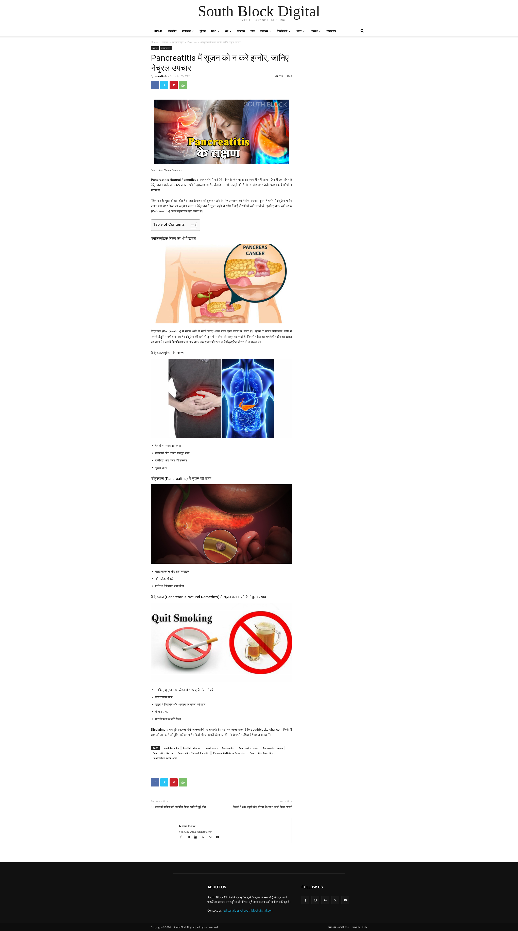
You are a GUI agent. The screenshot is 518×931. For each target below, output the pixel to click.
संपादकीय (331, 31)
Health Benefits (171, 748)
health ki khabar (191, 748)
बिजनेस (241, 31)
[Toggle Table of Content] (191, 225)
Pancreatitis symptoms (165, 757)
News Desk (161, 76)
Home (158, 31)
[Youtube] (218, 837)
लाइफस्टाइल (178, 42)
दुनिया (203, 31)
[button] (362, 31)
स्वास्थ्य (264, 31)
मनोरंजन (186, 31)
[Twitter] (164, 85)
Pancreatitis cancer (249, 748)
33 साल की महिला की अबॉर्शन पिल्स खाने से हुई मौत (178, 807)
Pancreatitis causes (273, 748)
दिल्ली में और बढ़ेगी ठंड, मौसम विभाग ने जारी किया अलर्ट (262, 807)
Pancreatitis (228, 748)
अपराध (314, 31)
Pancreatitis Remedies (261, 753)
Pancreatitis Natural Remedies (229, 753)
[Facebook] (155, 85)
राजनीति (172, 31)
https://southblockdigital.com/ (195, 831)
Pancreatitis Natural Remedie (193, 753)
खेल (253, 31)
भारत (298, 31)
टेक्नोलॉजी (282, 31)
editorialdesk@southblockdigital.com (248, 910)
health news (211, 748)
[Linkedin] (197, 837)
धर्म (226, 31)
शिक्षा (213, 31)
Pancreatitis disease (163, 753)
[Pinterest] (174, 85)
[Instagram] (190, 837)
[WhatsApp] (183, 85)
